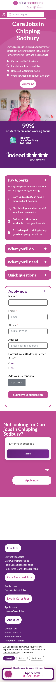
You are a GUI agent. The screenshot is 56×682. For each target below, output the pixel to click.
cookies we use (10, 652)
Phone (12, 325)
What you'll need (23, 262)
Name (11, 296)
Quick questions (22, 275)
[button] (23, 14)
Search (28, 453)
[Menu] (51, 5)
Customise (36, 658)
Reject (22, 658)
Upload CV (17, 382)
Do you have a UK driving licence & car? (27, 356)
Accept (9, 658)
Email (11, 311)
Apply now (18, 291)
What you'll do (21, 248)
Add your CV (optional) (21, 376)
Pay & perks (18, 180)
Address (13, 339)
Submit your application (28, 394)
